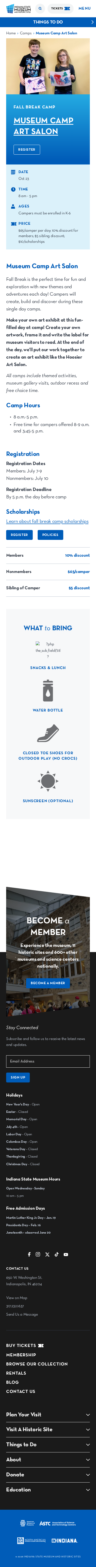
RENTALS (16, 1373)
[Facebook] (29, 1255)
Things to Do (48, 22)
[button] (40, 9)
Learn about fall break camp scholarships (47, 521)
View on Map (16, 1298)
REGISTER (26, 149)
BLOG (12, 1382)
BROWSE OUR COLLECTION (37, 1364)
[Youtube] (66, 1255)
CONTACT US (20, 1391)
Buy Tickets (21, 1345)
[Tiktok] (57, 1255)
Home (11, 33)
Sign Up (18, 1077)
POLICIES (50, 535)
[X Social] (47, 1255)
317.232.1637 (15, 1306)
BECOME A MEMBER (48, 983)
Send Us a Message (22, 1315)
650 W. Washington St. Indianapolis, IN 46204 (24, 1281)
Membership (21, 1355)
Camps (26, 33)
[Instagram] (38, 1255)
